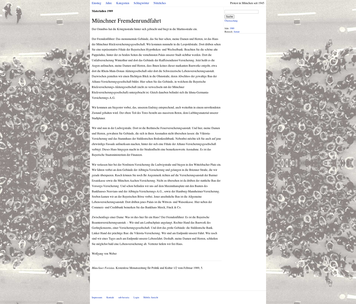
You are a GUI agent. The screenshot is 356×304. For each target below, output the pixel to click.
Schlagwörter (141, 3)
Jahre (109, 3)
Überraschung (231, 20)
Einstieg (96, 3)
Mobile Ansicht (150, 297)
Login (136, 297)
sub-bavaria (123, 297)
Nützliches (160, 3)
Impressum (97, 297)
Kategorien (122, 3)
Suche (229, 16)
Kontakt (110, 297)
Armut (236, 31)
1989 (232, 28)
